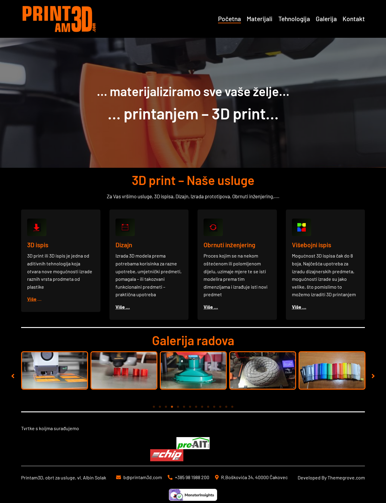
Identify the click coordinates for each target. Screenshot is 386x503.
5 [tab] (178, 407)
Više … (122, 307)
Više (31, 299)
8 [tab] (196, 407)
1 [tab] (154, 407)
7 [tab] (190, 407)
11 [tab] (214, 407)
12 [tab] (220, 407)
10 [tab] (208, 407)
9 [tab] (202, 407)
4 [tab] (172, 407)
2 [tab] (160, 407)
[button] (12, 375)
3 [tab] (166, 407)
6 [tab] (184, 407)
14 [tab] (232, 407)
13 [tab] (226, 407)
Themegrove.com (346, 477)
